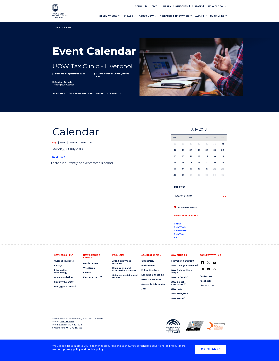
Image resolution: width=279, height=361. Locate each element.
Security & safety (63, 282)
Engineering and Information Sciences (124, 269)
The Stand (89, 268)
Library (166, 6)
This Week (180, 227)
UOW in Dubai (178, 277)
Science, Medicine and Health (124, 276)
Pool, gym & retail (64, 286)
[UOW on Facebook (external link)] (202, 262)
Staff (198, 6)
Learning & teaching (152, 275)
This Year (179, 234)
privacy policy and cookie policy (83, 349)
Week (62, 142)
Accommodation (63, 277)
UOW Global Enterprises (177, 283)
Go (225, 195)
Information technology (60, 271)
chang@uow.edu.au (64, 84)
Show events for (185, 215)
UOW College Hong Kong (181, 271)
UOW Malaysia (178, 294)
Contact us (206, 276)
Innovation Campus (181, 261)
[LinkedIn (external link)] (208, 269)
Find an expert (91, 277)
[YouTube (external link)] (214, 262)
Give (154, 6)
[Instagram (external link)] (202, 269)
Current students (64, 261)
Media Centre (90, 263)
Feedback (205, 281)
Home (57, 27)
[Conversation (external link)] (214, 269)
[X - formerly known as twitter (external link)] (208, 262)
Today (177, 223)
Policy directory (150, 270)
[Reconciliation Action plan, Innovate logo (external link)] (173, 326)
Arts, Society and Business (121, 262)
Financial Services (151, 279)
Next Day (58, 157)
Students (181, 6)
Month (73, 142)
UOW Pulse (176, 298)
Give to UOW (207, 285)
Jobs (143, 289)
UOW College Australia (183, 265)
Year (83, 142)
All (91, 142)
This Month (180, 230)
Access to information (153, 284)
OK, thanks (210, 349)
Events (87, 272)
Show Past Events (187, 207)
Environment (148, 265)
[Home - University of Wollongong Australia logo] (60, 11)
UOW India (176, 289)
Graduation (147, 261)
